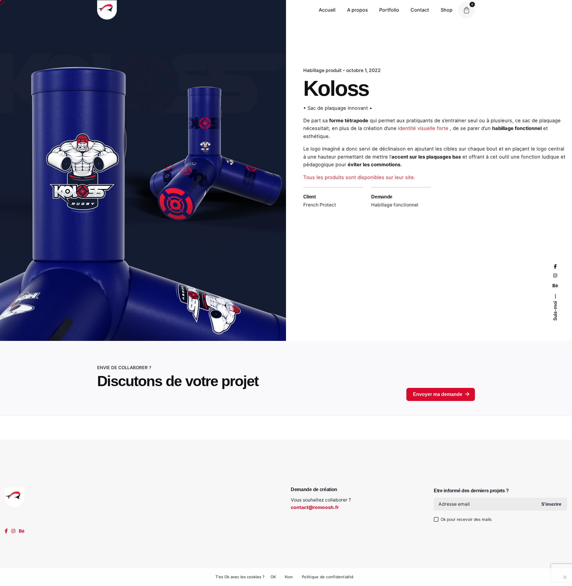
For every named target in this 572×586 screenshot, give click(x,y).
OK (273, 576)
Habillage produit (322, 70)
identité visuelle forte (423, 128)
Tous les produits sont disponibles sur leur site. (360, 177)
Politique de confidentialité (328, 576)
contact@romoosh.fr (315, 507)
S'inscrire (551, 504)
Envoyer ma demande (437, 394)
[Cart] (466, 10)
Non (289, 576)
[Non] (565, 577)
